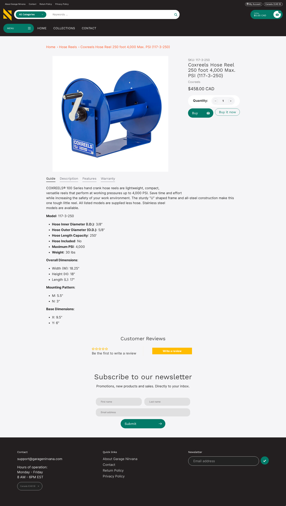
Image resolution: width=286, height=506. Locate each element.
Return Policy (46, 4)
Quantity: (200, 101)
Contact (32, 4)
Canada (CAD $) (273, 4)
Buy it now (227, 112)
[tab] (50, 179)
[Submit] (265, 460)
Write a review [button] (172, 351)
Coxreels (194, 82)
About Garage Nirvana (15, 4)
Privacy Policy (62, 4)
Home (50, 47)
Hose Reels (68, 47)
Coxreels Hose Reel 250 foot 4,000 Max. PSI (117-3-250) (125, 47)
